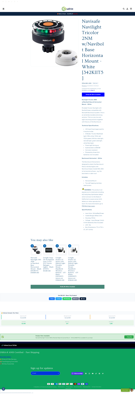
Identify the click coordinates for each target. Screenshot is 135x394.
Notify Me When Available (93, 94)
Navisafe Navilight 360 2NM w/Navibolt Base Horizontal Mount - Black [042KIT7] (36, 264)
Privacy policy (69, 386)
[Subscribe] (58, 373)
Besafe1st (37, 386)
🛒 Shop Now (129, 337)
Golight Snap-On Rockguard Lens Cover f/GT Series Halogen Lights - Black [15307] (48, 263)
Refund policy (61, 386)
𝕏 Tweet (59, 298)
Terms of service (78, 386)
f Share (52, 298)
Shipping (84, 85)
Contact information (96, 386)
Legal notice (68, 388)
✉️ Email (75, 298)
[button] (3, 9)
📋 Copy (83, 298)
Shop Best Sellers (5, 357)
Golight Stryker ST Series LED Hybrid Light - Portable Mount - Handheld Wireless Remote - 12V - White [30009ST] (73, 267)
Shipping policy (86, 386)
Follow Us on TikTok (10, 345)
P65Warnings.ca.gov (88, 206)
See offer (75, 13)
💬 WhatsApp (67, 298)
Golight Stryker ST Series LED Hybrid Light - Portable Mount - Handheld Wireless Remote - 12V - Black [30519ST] (61, 267)
